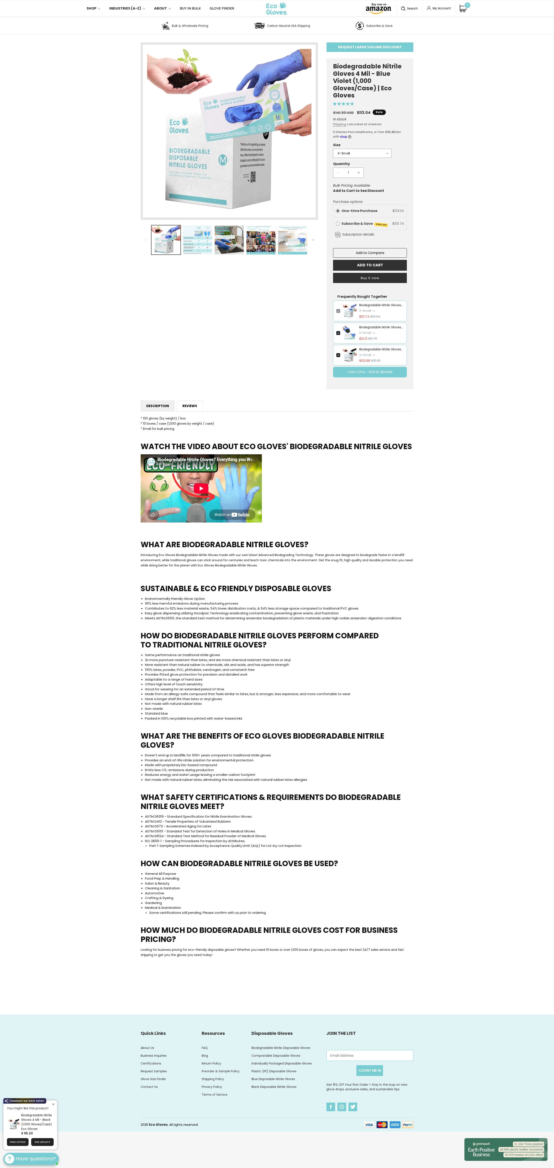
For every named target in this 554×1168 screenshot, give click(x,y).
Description (157, 406)
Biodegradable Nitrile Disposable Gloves (280, 1048)
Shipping (339, 124)
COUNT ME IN (370, 1070)
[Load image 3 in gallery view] (229, 240)
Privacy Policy (212, 1087)
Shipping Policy (213, 1079)
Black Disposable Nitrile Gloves (273, 1087)
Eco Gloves (158, 1124)
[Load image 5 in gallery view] (292, 240)
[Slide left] (145, 240)
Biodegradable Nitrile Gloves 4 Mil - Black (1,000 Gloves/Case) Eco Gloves (36, 1122)
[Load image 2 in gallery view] (197, 240)
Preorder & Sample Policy (221, 1071)
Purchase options (348, 201)
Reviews (189, 406)
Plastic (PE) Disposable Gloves (273, 1071)
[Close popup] (53, 1104)
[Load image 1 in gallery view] (166, 240)
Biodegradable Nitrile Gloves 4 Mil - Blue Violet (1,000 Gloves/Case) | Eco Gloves (381, 305)
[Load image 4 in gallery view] (261, 240)
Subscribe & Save (379, 26)
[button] (98, 8)
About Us (147, 1048)
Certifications (151, 1063)
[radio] (338, 211)
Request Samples (154, 1071)
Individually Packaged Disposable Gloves (281, 1063)
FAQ (205, 1048)
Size (336, 144)
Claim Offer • (370, 372)
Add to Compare (370, 252)
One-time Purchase (359, 210)
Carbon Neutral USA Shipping (288, 26)
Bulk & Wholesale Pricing (190, 26)
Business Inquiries (154, 1055)
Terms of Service (214, 1094)
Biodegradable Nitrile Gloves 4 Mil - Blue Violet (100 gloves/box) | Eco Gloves (381, 327)
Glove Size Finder (153, 1079)
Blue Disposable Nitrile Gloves (273, 1079)
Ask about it (42, 1142)
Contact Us (149, 1087)
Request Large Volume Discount (370, 47)
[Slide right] (313, 240)
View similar (18, 1142)
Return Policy (211, 1063)
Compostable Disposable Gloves (275, 1055)
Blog (205, 1055)
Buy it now (370, 278)
